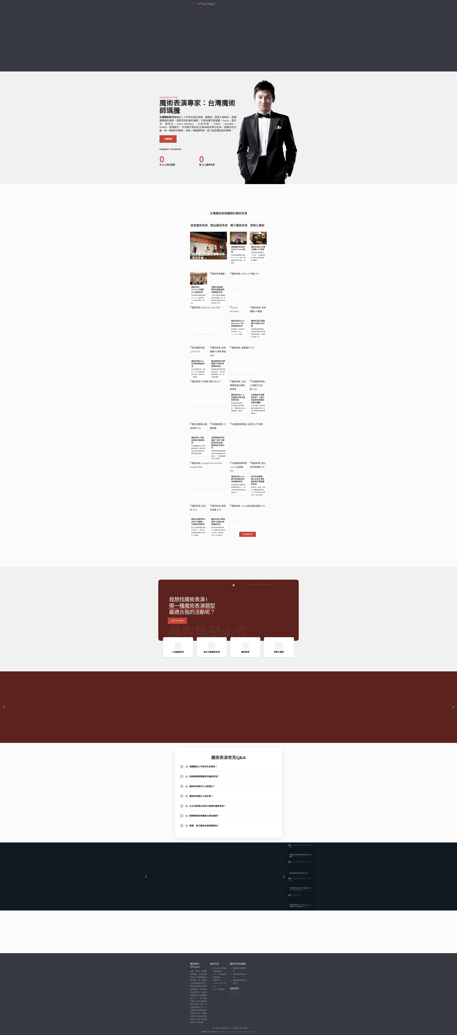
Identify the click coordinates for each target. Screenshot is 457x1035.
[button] (178, 647)
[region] (228, 127)
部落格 (264, 8)
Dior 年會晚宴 (218, 989)
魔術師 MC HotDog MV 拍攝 (219, 983)
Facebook (176, 149)
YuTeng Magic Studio (234, 1032)
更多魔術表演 (248, 534)
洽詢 (256, 8)
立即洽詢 (240, 932)
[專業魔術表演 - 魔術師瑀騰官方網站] (203, 3)
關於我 (221, 8)
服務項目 (230, 8)
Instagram (164, 149)
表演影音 (247, 8)
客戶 (239, 8)
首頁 (213, 8)
